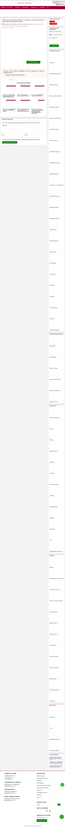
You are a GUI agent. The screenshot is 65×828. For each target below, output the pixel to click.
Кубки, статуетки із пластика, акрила (15, 75)
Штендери (52, 296)
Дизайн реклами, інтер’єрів (42, 787)
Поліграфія (39, 780)
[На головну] (2, 24)
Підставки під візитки (54, 689)
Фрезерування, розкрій (42, 792)
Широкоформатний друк (42, 778)
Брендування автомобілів (55, 73)
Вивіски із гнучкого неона (55, 118)
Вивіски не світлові (54, 84)
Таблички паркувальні (54, 329)
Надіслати (55, 45)
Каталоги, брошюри (54, 484)
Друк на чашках (53, 678)
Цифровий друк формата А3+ (56, 551)
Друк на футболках (54, 656)
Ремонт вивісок (53, 251)
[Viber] (61, 11)
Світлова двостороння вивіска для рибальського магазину (56, 762)
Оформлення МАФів (54, 207)
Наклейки (52, 517)
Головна (3, 7)
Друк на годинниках (54, 667)
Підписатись (42, 820)
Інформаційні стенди (54, 129)
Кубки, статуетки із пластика (56, 600)
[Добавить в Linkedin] (40, 79)
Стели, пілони (52, 274)
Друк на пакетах (53, 634)
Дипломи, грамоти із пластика (56, 578)
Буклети (51, 428)
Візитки (51, 439)
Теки (51, 540)
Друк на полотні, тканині (55, 379)
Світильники (52, 701)
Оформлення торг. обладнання (56, 185)
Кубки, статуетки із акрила (24, 24)
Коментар (4, 125)
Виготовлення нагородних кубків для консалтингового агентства (23, 110)
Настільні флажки (53, 611)
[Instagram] (50, 811)
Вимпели (51, 567)
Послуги (17, 7)
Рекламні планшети (54, 240)
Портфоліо (25, 7)
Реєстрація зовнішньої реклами (44, 785)
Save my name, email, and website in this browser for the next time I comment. (21, 139)
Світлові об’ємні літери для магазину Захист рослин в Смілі (56, 758)
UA (47, 7)
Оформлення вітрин (54, 174)
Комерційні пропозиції (54, 739)
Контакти (42, 7)
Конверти (52, 495)
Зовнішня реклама (41, 775)
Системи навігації (53, 307)
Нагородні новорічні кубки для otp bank (23, 95)
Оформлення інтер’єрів (55, 196)
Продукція (34, 7)
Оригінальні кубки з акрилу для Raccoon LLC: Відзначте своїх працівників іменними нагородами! (37, 111)
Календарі (52, 473)
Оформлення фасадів (54, 218)
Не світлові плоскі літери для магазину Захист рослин (56, 766)
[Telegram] (63, 11)
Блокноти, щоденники (54, 417)
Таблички (52, 318)
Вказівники (52, 285)
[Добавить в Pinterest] (42, 79)
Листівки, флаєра (53, 506)
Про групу (9, 7)
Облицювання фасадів (54, 151)
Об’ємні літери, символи (55, 162)
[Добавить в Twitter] (44, 79)
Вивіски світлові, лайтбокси (56, 96)
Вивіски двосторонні (54, 107)
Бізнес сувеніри (13, 24)
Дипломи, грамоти (54, 451)
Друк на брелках (53, 623)
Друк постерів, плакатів (55, 390)
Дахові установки (53, 140)
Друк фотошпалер (54, 401)
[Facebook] (46, 811)
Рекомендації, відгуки (54, 750)
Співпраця (39, 794)
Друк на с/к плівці (53, 368)
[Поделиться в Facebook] (38, 79)
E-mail (26, 134)
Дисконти (52, 462)
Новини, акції (52, 717)
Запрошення (52, 529)
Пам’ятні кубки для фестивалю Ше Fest (37, 95)
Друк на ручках (53, 645)
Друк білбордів (53, 357)
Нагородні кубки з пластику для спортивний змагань (9, 110)
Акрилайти (52, 62)
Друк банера (52, 345)
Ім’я (3, 134)
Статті (51, 728)
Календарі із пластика (54, 589)
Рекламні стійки (53, 229)
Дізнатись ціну (33, 62)
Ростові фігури (53, 263)
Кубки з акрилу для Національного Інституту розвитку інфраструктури (9, 95)
